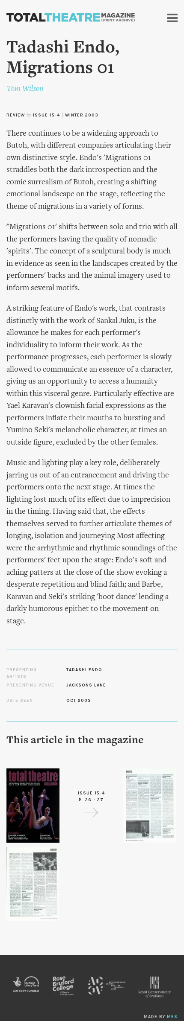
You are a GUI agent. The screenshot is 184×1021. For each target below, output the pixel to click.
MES (172, 1016)
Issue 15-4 (46, 115)
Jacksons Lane (86, 685)
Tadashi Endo (84, 669)
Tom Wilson (25, 89)
